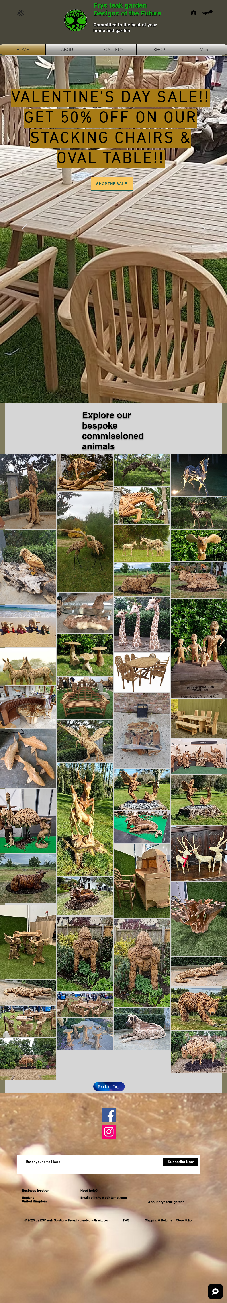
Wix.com (104, 1220)
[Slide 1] (113, 392)
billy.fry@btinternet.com (109, 1197)
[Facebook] (109, 1115)
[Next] (202, 229)
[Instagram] (109, 1132)
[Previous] (24, 229)
